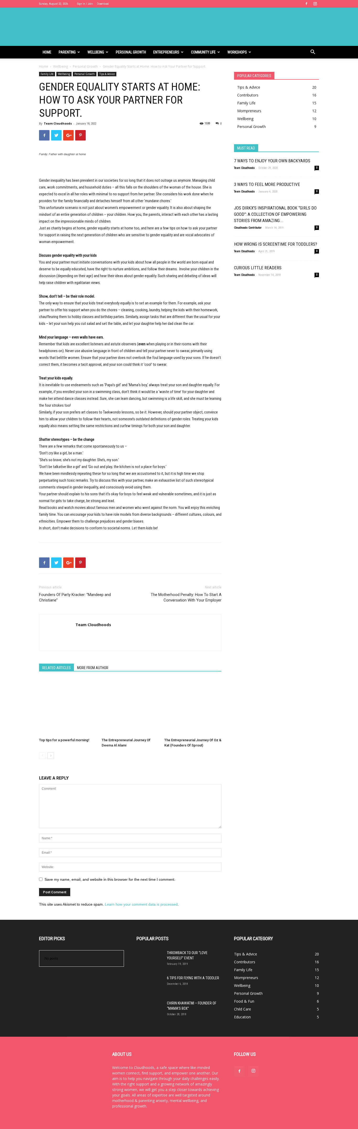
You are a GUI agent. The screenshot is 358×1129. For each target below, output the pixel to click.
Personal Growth (131, 52)
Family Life (47, 74)
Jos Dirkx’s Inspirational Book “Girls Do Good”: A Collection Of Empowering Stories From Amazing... (275, 214)
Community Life (203, 52)
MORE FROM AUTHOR (92, 668)
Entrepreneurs (166, 52)
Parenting (67, 52)
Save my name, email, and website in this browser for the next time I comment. (110, 879)
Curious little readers (257, 267)
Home (47, 52)
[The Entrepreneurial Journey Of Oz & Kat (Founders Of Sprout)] (192, 707)
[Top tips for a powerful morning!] (67, 707)
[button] (312, 52)
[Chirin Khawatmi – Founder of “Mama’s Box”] (150, 1014)
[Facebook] (306, 3)
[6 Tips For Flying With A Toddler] (150, 988)
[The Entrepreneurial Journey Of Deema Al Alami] (130, 707)
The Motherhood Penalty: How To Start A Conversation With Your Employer (186, 597)
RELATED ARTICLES (56, 668)
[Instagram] (315, 3)
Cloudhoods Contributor (248, 227)
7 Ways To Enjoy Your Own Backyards (272, 160)
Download (103, 4)
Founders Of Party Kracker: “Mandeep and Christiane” (75, 597)
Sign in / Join (85, 4)
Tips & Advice (107, 74)
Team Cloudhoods (58, 123)
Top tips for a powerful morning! (64, 740)
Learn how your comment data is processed (141, 904)
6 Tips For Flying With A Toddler (193, 978)
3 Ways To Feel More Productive (267, 184)
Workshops (237, 52)
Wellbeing (96, 52)
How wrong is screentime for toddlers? (275, 244)
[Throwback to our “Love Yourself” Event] (150, 963)
